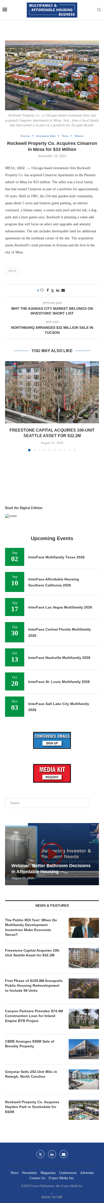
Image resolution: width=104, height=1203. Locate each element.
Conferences (67, 1173)
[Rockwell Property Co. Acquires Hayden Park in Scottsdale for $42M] (84, 1110)
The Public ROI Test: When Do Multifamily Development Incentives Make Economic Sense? (31, 927)
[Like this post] (42, 290)
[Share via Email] (63, 290)
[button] (9, 406)
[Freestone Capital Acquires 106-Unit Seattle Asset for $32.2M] (52, 392)
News (12, 270)
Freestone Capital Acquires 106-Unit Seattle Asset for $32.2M (32, 952)
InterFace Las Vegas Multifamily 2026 (60, 607)
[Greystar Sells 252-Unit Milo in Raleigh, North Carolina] (84, 1079)
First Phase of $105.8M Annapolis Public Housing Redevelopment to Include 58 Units (34, 985)
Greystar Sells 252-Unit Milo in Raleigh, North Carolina (31, 1074)
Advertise (87, 1173)
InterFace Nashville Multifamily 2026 (59, 658)
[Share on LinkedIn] (57, 290)
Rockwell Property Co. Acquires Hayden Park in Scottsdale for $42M (32, 1107)
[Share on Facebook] (48, 290)
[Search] (98, 10)
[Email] (64, 1154)
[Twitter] (40, 1154)
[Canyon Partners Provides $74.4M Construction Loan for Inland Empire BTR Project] (84, 1019)
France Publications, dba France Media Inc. (56, 1186)
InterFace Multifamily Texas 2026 (56, 557)
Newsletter (29, 1173)
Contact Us (37, 1178)
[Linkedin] (52, 1154)
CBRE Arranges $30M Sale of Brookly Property (29, 1043)
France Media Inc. (62, 1178)
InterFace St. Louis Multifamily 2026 (59, 682)
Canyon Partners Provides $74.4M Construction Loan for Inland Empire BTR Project (34, 1016)
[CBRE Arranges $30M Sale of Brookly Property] (84, 1049)
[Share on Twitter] (52, 290)
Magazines (48, 1173)
